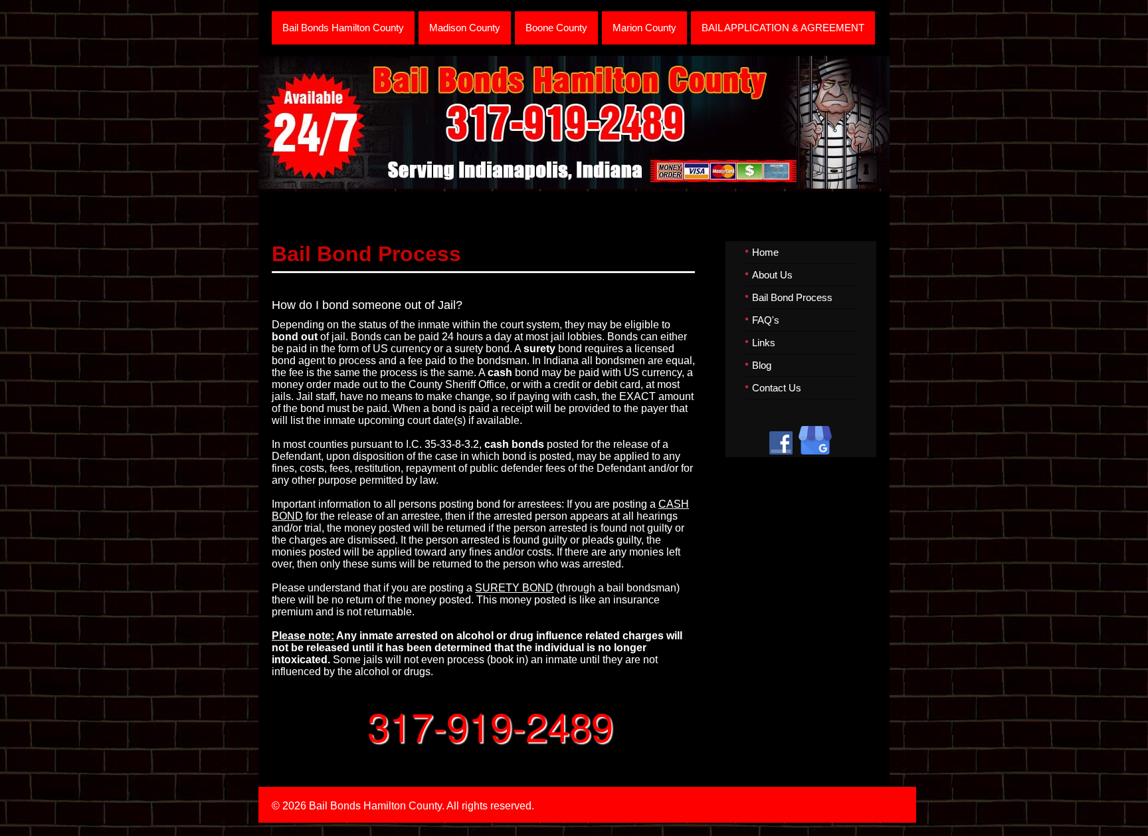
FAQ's (765, 320)
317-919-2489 (490, 725)
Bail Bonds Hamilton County (343, 27)
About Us (772, 274)
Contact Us (776, 387)
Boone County (556, 27)
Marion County (644, 27)
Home (765, 252)
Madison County (464, 27)
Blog (761, 365)
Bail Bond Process (792, 297)
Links (763, 342)
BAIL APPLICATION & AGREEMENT (783, 27)
